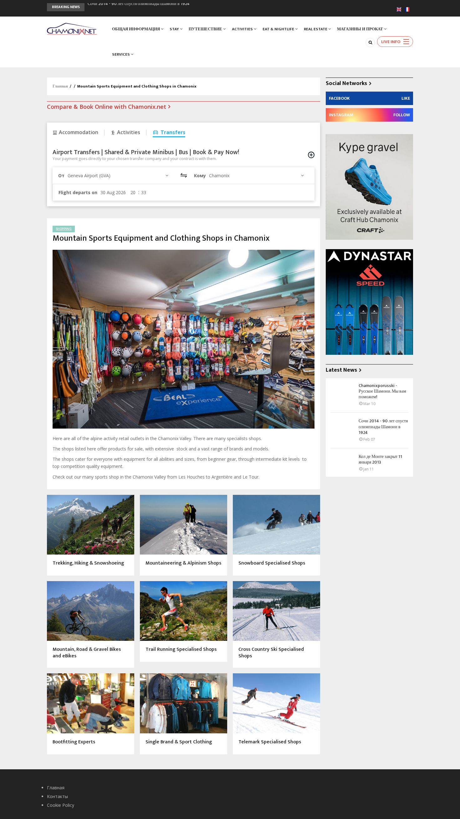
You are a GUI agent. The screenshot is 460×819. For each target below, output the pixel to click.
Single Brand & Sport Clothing (179, 742)
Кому (200, 175)
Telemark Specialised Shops (269, 742)
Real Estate (316, 29)
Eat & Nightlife (279, 29)
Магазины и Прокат (360, 29)
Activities (243, 29)
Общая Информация (136, 29)
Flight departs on (78, 192)
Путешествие (206, 29)
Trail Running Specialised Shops (181, 649)
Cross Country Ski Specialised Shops (271, 653)
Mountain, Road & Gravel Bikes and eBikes (87, 653)
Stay (175, 29)
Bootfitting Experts (74, 742)
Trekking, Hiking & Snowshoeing (88, 563)
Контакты (57, 796)
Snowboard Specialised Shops (271, 563)
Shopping (64, 229)
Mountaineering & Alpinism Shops (183, 563)
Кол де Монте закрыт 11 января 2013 (121, 7)
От (61, 175)
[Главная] (72, 28)
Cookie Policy (60, 805)
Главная (60, 86)
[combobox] (118, 175)
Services (121, 54)
